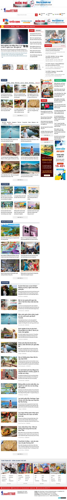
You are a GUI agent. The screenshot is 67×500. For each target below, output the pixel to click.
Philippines (11, 480)
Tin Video (22, 26)
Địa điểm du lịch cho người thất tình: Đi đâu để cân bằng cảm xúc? (33, 212)
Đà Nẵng (8, 82)
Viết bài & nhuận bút (6, 488)
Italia (43, 477)
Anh (37, 122)
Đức (35, 477)
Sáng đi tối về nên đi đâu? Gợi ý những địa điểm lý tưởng (33, 197)
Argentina (53, 480)
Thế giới (17, 26)
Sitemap (33, 488)
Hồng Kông (27, 477)
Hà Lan (4, 123)
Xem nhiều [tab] (38, 30)
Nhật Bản (9, 122)
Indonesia (11, 477)
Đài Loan (27, 478)
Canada (52, 475)
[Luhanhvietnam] (8, 492)
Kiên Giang (31, 82)
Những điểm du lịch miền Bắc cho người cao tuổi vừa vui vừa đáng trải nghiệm (15, 53)
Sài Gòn (26, 82)
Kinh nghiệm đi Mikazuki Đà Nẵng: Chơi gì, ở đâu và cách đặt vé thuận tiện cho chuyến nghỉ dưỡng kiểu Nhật (10, 257)
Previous (24, 46)
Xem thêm (9, 483)
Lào (9, 479)
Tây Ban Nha (44, 480)
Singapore (14, 122)
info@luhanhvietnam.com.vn (43, 495)
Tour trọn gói (43, 14)
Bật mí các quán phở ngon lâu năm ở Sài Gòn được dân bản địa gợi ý (36, 38)
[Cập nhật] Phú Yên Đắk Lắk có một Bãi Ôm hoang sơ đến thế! (47, 113)
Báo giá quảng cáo (25, 488)
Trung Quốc (24, 122)
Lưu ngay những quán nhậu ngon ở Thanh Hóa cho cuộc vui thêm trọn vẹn (20, 110)
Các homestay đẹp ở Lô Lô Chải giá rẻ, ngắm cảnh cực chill (13, 57)
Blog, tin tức (63, 14)
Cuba (59, 477)
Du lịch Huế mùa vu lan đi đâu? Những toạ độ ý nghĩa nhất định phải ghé (35, 34)
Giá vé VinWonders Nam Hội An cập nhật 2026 (36, 56)
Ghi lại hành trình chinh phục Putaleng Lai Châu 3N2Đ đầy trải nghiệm (47, 123)
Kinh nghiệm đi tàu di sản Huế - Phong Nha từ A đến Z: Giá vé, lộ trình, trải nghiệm (36, 47)
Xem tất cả (63, 45)
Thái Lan (19, 122)
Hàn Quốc (4, 122)
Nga (42, 479)
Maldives (4, 480)
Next (27, 46)
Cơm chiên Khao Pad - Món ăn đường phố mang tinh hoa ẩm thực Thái (27, 428)
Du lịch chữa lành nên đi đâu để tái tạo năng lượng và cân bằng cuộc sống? (6, 212)
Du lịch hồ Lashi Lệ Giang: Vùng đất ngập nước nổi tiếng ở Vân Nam (59, 138)
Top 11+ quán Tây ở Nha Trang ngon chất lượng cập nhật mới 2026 (60, 125)
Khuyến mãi (44, 139)
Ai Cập (59, 480)
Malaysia (34, 122)
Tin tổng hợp (7, 26)
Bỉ (35, 479)
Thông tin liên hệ (16, 488)
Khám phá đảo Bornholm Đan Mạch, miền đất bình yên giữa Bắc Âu (36, 51)
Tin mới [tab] (32, 30)
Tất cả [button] (36, 82)
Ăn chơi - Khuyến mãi (30, 26)
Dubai (29, 122)
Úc (18, 480)
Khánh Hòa (17, 82)
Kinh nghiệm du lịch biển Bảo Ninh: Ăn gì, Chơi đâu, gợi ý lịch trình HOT (59, 100)
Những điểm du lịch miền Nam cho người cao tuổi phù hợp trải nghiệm (19, 212)
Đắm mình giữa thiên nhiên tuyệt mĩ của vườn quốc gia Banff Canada (35, 43)
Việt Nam (13, 26)
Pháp (43, 475)
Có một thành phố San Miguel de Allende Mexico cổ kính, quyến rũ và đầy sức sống (28, 371)
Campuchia (4, 479)
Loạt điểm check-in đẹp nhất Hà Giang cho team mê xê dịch (13, 46)
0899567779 (47, 488)
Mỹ (51, 477)
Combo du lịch (50, 14)
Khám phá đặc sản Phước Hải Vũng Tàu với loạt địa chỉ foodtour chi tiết (59, 85)
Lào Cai (22, 82)
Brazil (59, 475)
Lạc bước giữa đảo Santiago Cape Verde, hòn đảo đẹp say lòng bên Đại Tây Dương (28, 400)
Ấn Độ (26, 480)
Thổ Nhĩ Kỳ (37, 480)
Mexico (59, 479)
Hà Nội (12, 82)
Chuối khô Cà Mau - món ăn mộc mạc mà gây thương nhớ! (33, 110)
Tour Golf (57, 14)
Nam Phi (53, 479)
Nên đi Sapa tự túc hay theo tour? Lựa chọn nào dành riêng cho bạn (14, 55)
